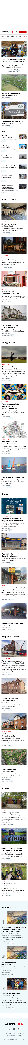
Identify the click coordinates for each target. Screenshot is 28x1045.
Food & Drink (10, 36)
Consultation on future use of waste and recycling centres (12, 122)
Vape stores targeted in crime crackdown (6, 176)
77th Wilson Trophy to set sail (12, 477)
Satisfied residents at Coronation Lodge (9, 734)
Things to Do (19, 36)
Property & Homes (11, 636)
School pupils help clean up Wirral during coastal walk (11, 849)
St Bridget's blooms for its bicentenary (8, 884)
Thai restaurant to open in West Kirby (8, 258)
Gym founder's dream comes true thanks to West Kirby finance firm (7, 187)
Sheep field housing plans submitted (8, 770)
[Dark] (15, 32)
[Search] (16, 31)
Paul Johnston (5, 97)
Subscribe (22, 31)
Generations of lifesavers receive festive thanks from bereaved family (10, 995)
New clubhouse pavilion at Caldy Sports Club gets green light (9, 166)
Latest (3, 131)
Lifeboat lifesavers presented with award (6, 136)
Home (2, 36)
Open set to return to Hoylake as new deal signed (11, 367)
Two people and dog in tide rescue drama (6, 156)
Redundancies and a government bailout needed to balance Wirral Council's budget (13, 929)
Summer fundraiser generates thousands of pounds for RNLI (14, 60)
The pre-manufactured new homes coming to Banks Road (12, 662)
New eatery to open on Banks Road (8, 225)
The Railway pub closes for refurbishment (10, 326)
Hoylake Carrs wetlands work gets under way (10, 94)
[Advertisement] (14, 14)
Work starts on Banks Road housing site (9, 699)
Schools (5, 788)
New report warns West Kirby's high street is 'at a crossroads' (13, 588)
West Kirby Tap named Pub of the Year (10, 292)
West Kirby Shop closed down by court (9, 555)
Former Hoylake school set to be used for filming (10, 813)
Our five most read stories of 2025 (8, 963)
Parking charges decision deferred (5, 146)
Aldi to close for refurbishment (13, 623)
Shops (4, 494)
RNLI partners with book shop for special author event (12, 519)
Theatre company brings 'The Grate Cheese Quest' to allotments (10, 406)
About (22, 1039)
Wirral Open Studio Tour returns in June (9, 442)
